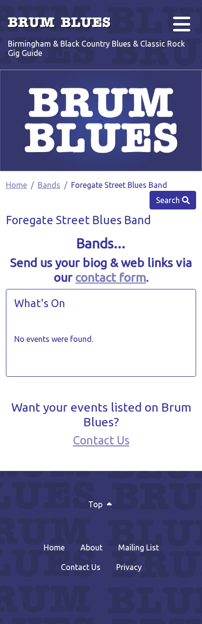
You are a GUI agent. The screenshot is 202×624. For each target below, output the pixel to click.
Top (96, 504)
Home (16, 185)
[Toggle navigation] (180, 21)
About (91, 547)
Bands (49, 185)
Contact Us (101, 440)
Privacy (129, 567)
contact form (111, 277)
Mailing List (138, 547)
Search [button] (169, 200)
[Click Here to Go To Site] (101, 120)
